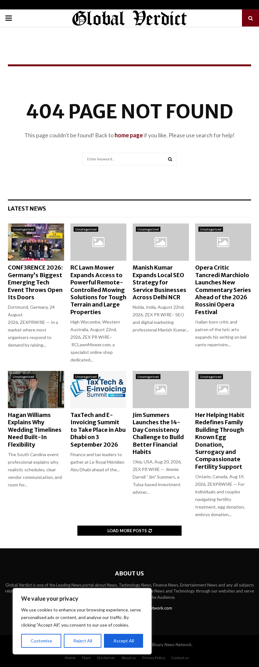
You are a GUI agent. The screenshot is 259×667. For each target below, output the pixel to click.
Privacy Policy (153, 657)
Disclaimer (106, 657)
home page (129, 135)
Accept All (123, 640)
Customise (41, 640)
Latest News (27, 208)
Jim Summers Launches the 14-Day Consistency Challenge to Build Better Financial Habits (158, 433)
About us (128, 657)
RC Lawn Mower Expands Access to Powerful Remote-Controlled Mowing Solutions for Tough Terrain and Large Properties (98, 289)
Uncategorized (23, 229)
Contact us (180, 657)
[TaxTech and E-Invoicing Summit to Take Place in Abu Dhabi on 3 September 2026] (98, 389)
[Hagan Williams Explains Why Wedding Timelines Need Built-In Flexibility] (36, 389)
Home (70, 657)
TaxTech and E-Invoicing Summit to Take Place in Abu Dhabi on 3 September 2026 (98, 429)
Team (86, 657)
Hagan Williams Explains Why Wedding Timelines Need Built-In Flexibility (35, 429)
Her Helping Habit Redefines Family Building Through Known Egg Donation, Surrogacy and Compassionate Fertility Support (219, 440)
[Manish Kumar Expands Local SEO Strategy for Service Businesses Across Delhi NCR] (161, 242)
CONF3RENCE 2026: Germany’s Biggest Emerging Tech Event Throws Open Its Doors (35, 282)
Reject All (82, 640)
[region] (82, 621)
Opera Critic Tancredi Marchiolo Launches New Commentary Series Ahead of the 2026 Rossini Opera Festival (223, 289)
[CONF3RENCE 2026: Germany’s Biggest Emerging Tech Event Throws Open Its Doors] (36, 242)
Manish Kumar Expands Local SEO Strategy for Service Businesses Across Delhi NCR (159, 282)
